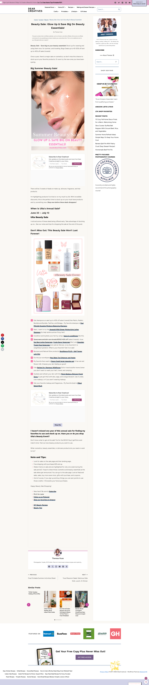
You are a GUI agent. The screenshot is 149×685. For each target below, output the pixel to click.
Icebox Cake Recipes (11, 674)
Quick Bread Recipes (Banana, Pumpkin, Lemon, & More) (53, 677)
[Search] (116, 62)
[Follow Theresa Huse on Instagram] (56, 566)
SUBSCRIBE (99, 50)
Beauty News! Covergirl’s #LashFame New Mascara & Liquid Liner (80, 612)
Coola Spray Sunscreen (61, 342)
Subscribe (52, 491)
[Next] (87, 604)
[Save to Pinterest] (2, 335)
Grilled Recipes (21, 671)
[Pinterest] (126, 2)
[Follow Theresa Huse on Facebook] (49, 566)
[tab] (54, 619)
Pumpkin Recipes (21, 677)
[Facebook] (115, 2)
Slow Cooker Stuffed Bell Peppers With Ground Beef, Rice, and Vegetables (106, 128)
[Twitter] (118, 2)
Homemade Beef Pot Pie (104, 150)
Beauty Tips (38, 508)
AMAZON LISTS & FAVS (104, 107)
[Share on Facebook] (2, 338)
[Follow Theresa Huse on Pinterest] (63, 566)
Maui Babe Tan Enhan (57, 358)
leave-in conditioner (71, 336)
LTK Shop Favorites (103, 111)
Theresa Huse (58, 32)
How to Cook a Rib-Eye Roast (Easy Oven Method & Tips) (56, 671)
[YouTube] (129, 2)
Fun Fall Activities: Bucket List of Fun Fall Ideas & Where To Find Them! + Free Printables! (65, 612)
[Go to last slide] (28, 604)
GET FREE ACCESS (84, 657)
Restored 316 (143, 672)
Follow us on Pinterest (41, 497)
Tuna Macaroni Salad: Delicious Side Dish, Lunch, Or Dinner (75, 578)
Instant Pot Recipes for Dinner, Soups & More (31, 674)
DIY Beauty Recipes (41, 505)
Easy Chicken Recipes (9, 671)
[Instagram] (122, 2)
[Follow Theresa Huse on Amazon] (66, 566)
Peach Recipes (10, 677)
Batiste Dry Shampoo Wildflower (49, 368)
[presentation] (50, 599)
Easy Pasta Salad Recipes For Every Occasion (57, 674)
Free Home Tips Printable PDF (52, 2)
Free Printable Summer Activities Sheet (42, 576)
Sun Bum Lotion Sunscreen (43, 342)
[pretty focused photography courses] (107, 170)
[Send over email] (2, 345)
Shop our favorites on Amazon (44, 500)
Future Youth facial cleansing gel (62, 361)
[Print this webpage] (2, 349)
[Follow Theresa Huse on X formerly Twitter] (52, 566)
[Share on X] (2, 342)
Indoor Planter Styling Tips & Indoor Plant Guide (49, 610)
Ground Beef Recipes (33, 671)
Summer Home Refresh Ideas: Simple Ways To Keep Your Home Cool (107, 137)
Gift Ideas (83, 11)
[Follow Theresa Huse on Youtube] (59, 566)
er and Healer (71, 358)
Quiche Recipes (31, 677)
